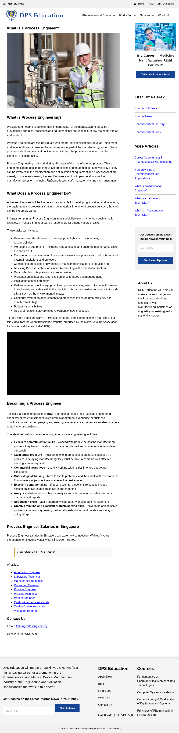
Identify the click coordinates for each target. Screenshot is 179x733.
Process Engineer (25, 589)
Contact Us (105, 704)
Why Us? (104, 697)
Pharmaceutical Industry (149, 124)
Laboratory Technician (27, 576)
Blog (101, 683)
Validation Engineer (26, 610)
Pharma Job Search (147, 108)
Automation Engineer (27, 572)
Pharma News (143, 116)
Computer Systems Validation (155, 692)
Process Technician (26, 593)
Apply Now (105, 676)
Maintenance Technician (29, 580)
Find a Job (104, 690)
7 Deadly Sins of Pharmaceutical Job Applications (147, 174)
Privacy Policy (114, 728)
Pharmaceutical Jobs (148, 132)
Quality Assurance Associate (31, 602)
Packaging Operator (26, 585)
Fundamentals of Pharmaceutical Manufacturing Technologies (156, 681)
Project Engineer (24, 597)
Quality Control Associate (29, 606)
